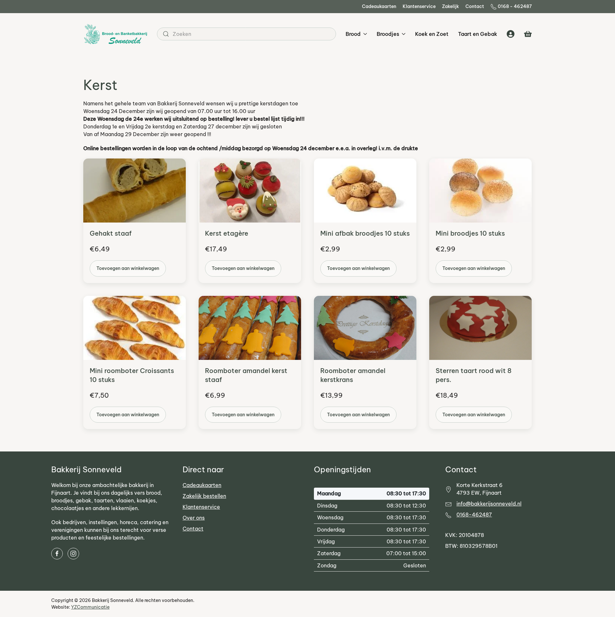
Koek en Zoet (431, 34)
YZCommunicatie (90, 607)
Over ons (194, 518)
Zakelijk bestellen (204, 496)
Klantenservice (419, 6)
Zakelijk (450, 6)
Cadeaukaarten (379, 6)
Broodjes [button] (388, 34)
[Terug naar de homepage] (115, 34)
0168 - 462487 (515, 6)
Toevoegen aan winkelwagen (127, 268)
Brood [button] (353, 34)
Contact (474, 6)
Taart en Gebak (477, 34)
